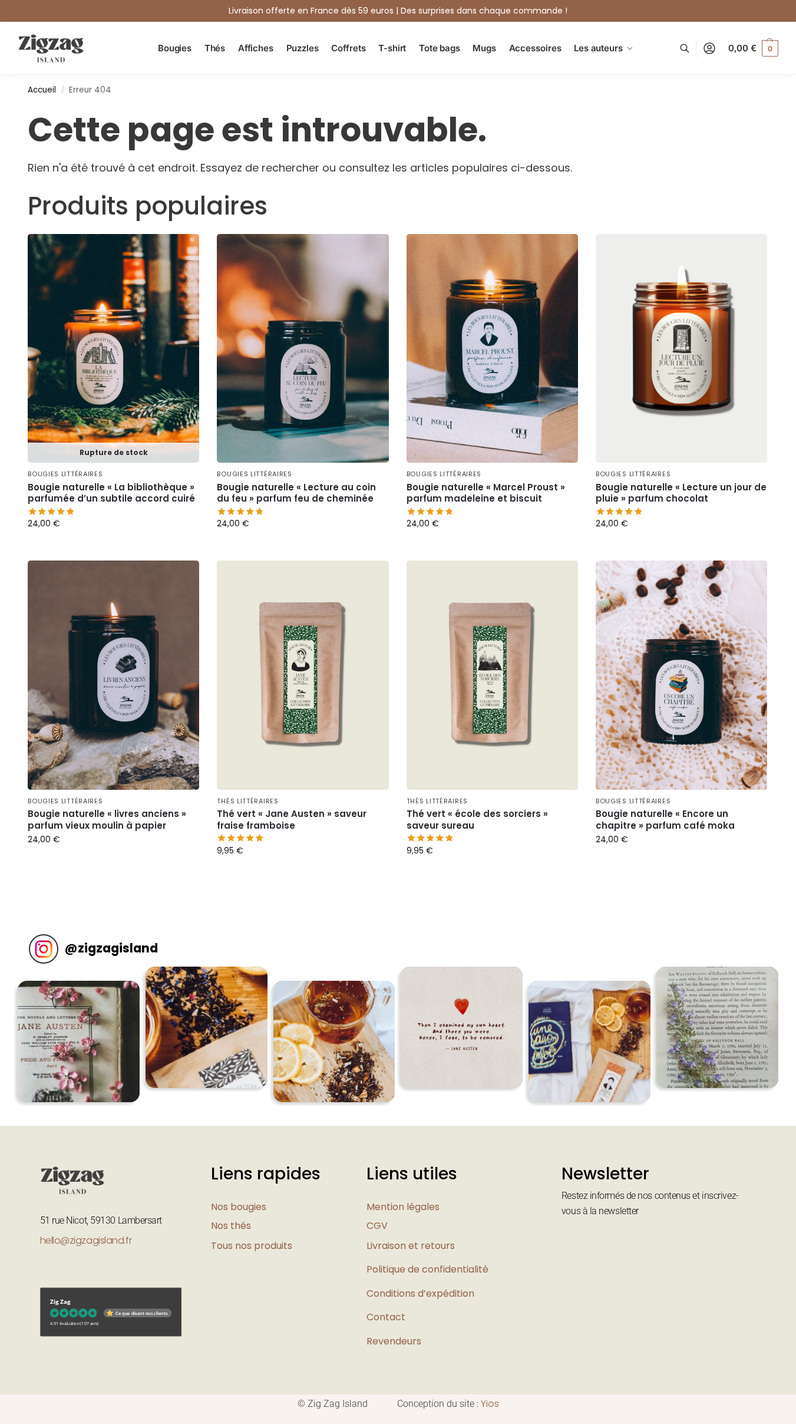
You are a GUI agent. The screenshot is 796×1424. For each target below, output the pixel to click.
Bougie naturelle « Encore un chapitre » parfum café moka (665, 819)
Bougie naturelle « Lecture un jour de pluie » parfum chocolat (681, 493)
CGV (377, 1225)
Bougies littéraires (65, 474)
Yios (490, 1403)
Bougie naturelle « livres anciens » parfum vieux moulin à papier (107, 819)
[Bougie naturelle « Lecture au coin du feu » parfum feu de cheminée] (302, 348)
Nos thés (231, 1225)
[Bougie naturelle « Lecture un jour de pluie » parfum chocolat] (681, 348)
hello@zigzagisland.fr (86, 1240)
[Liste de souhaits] (181, 252)
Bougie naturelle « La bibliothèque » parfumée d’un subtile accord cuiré (111, 493)
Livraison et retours (410, 1245)
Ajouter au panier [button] (303, 549)
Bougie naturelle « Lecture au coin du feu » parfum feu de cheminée (296, 493)
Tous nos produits (251, 1245)
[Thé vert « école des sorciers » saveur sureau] (492, 675)
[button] (753, 48)
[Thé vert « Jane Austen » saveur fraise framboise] (302, 675)
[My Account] (709, 48)
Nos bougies (238, 1207)
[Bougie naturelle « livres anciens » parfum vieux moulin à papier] (113, 675)
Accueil (42, 89)
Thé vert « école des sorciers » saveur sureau (477, 819)
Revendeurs (393, 1341)
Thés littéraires (247, 801)
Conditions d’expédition (420, 1293)
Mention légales (403, 1207)
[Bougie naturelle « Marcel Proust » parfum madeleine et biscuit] (492, 348)
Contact (385, 1317)
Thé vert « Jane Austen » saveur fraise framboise (291, 819)
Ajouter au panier (113, 549)
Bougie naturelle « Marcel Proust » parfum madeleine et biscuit (486, 493)
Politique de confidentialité (427, 1269)
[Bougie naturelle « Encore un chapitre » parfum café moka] (681, 675)
